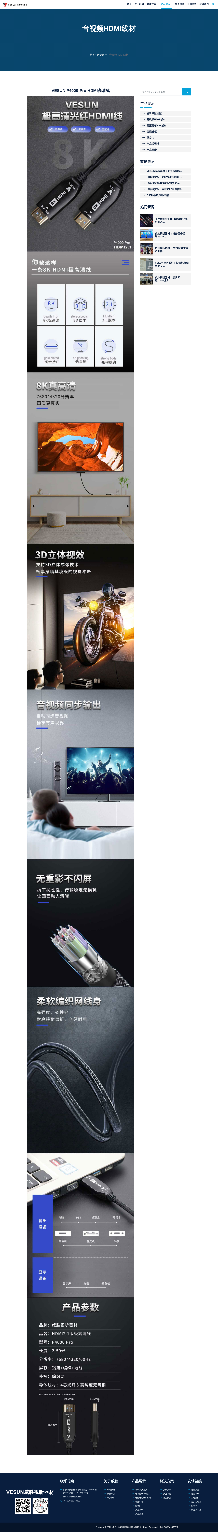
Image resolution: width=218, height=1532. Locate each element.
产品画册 (151, 149)
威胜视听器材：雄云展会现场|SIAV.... (170, 235)
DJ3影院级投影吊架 (157, 195)
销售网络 (179, 4)
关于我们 (139, 4)
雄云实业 (195, 1490)
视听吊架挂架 (154, 113)
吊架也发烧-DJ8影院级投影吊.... (164, 183)
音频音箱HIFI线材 (156, 125)
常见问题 (167, 1498)
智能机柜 (151, 131)
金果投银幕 (196, 1502)
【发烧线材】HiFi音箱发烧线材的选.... (171, 220)
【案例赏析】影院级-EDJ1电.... (164, 177)
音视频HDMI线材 (156, 119)
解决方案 (151, 4)
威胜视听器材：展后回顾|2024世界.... (167, 279)
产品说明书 (152, 143)
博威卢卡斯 (196, 1510)
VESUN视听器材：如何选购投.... (164, 171)
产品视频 (167, 1494)
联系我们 (204, 4)
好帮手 (194, 1506)
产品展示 (165, 4)
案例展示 (167, 1490)
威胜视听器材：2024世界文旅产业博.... (171, 250)
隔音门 (150, 137)
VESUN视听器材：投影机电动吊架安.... (172, 264)
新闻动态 (191, 4)
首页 (129, 4)
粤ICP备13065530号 (169, 1527)
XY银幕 (194, 1498)
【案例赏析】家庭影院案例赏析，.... (166, 189)
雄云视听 (195, 1494)
